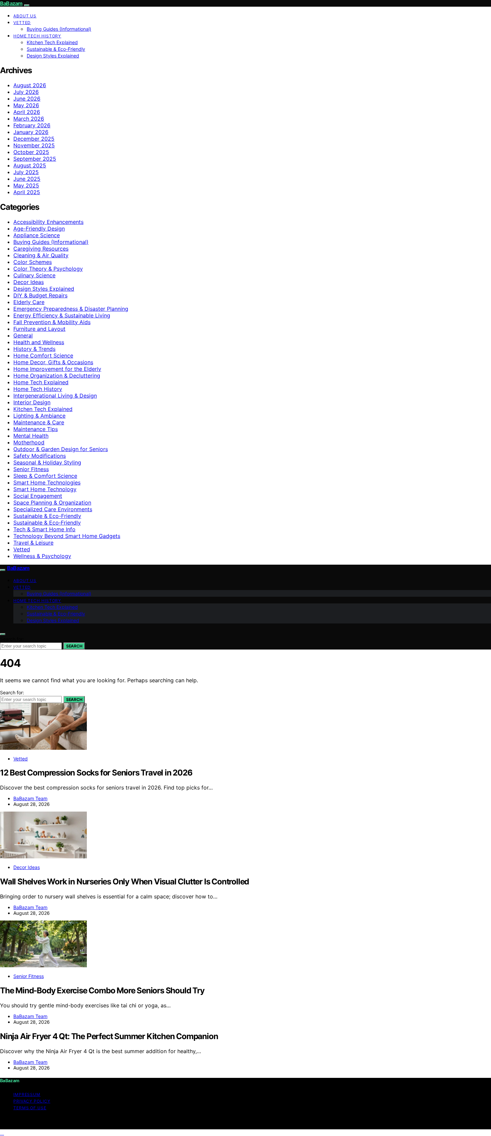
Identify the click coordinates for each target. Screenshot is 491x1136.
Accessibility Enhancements (48, 222)
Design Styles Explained (53, 55)
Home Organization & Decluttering (56, 375)
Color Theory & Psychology (48, 268)
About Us (24, 15)
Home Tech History (37, 35)
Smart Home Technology (44, 489)
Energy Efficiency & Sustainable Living (61, 315)
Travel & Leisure (33, 542)
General (23, 335)
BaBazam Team (30, 798)
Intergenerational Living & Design (55, 395)
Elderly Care (28, 302)
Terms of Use (29, 1107)
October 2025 (31, 152)
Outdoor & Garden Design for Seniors (60, 449)
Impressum (26, 1094)
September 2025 (34, 158)
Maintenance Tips (35, 429)
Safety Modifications (39, 455)
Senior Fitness (31, 469)
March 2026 (28, 118)
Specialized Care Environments (52, 509)
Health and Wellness (38, 342)
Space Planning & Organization (52, 502)
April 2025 (26, 192)
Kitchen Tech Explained (52, 42)
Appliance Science (36, 235)
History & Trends (34, 348)
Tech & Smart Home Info (44, 529)
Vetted (22, 22)
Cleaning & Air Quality (40, 255)
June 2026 (26, 98)
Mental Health (30, 435)
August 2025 (29, 165)
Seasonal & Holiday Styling (47, 462)
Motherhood (28, 442)
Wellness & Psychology (42, 556)
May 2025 (26, 185)
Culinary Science (34, 275)
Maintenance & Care (38, 422)
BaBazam (11, 3)
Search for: (12, 639)
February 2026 (31, 125)
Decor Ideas (28, 282)
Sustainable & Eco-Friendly (56, 49)
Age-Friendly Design (39, 228)
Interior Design (31, 402)
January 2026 (30, 132)
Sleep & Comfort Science (45, 475)
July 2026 (26, 92)
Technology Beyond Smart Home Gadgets (66, 536)
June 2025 (26, 178)
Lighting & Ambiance (39, 415)
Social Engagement (37, 495)
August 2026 (29, 85)
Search (74, 646)
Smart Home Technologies (46, 482)
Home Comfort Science (43, 355)
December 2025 (33, 138)
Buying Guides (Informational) (59, 29)
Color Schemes (32, 262)
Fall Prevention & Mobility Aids (52, 322)
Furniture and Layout (39, 328)
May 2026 (26, 105)
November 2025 (34, 145)
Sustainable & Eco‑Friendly (47, 522)
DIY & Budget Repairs (40, 295)
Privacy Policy (31, 1101)
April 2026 (26, 112)
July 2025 (26, 172)
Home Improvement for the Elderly (57, 369)
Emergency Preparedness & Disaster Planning (70, 308)
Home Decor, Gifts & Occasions (53, 362)
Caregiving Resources (40, 248)
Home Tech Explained (40, 382)
